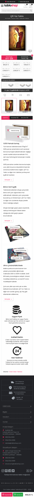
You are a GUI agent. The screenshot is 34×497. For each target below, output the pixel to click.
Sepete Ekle (8, 495)
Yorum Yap (24, 58)
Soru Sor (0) (24, 118)
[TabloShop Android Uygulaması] (31, 471)
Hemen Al (19, 495)
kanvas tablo (17, 475)
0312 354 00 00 (11, 1)
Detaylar (7, 180)
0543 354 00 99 (24, 1)
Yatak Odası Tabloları (15, 372)
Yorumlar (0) (14, 118)
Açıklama (5, 118)
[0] (25, 6)
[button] (30, 107)
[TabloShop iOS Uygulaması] (27, 471)
